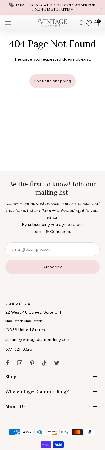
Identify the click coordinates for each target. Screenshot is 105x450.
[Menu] (8, 23)
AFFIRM (67, 9)
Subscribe (52, 266)
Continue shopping (52, 81)
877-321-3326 (18, 349)
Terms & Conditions (52, 231)
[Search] (82, 23)
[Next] (101, 7)
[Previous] (3, 7)
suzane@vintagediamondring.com (38, 339)
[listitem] (52, 7)
